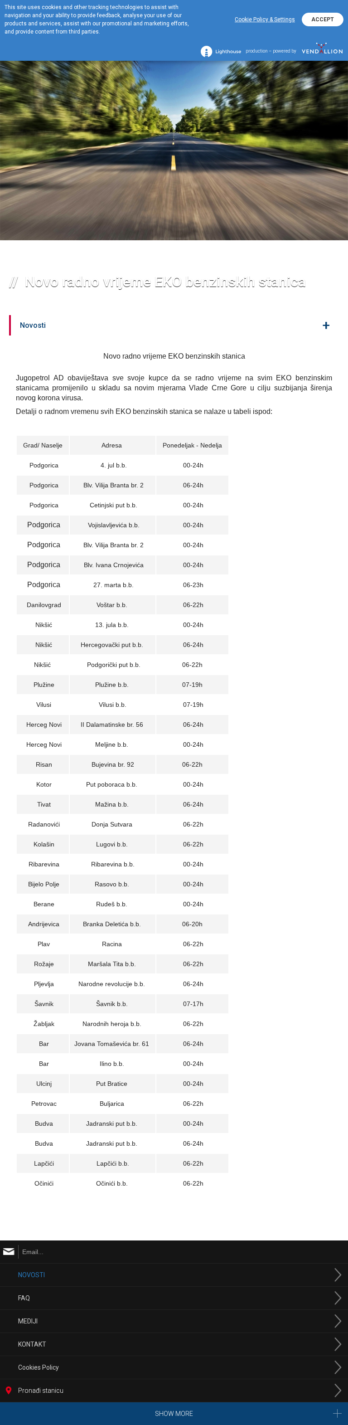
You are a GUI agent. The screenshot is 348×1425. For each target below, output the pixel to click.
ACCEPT (322, 19)
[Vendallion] (322, 51)
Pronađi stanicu (40, 1390)
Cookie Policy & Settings (265, 19)
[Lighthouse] (221, 51)
